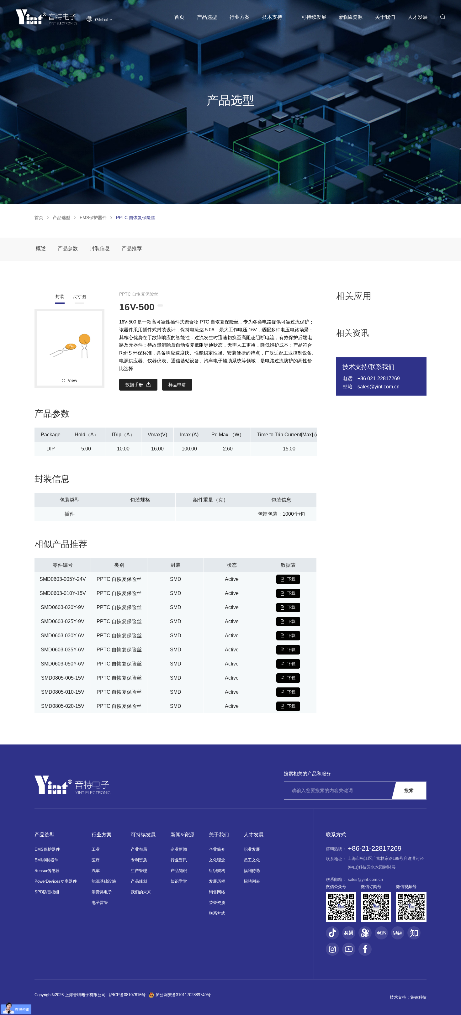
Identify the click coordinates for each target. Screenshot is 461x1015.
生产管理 (139, 870)
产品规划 (139, 881)
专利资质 (139, 860)
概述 (41, 248)
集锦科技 (418, 997)
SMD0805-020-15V (62, 706)
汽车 (96, 870)
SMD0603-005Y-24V (63, 579)
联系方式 (217, 913)
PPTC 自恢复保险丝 (135, 217)
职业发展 (252, 849)
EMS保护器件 (93, 217)
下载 (291, 579)
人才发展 (418, 17)
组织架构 (217, 870)
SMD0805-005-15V (62, 678)
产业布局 (139, 849)
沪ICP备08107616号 (127, 995)
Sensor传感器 (47, 870)
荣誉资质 (217, 902)
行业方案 (240, 17)
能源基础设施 (104, 881)
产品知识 (179, 870)
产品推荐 (132, 248)
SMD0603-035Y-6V (62, 649)
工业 (96, 849)
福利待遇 (252, 870)
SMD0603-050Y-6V (62, 663)
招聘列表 (252, 881)
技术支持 (272, 17)
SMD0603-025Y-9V (62, 621)
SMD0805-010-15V (62, 692)
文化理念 (217, 860)
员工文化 (252, 860)
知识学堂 (179, 881)
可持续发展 (313, 17)
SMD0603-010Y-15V (63, 593)
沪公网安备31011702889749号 (183, 994)
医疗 (96, 860)
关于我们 (385, 17)
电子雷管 (100, 902)
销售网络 (217, 892)
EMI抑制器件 (46, 860)
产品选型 (207, 17)
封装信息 (100, 248)
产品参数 (68, 248)
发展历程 (217, 881)
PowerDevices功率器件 (55, 881)
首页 (179, 17)
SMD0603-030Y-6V (62, 635)
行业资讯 (179, 860)
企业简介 (217, 849)
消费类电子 (102, 892)
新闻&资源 (351, 17)
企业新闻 (179, 849)
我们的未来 (141, 892)
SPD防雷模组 (46, 892)
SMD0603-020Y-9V (62, 607)
